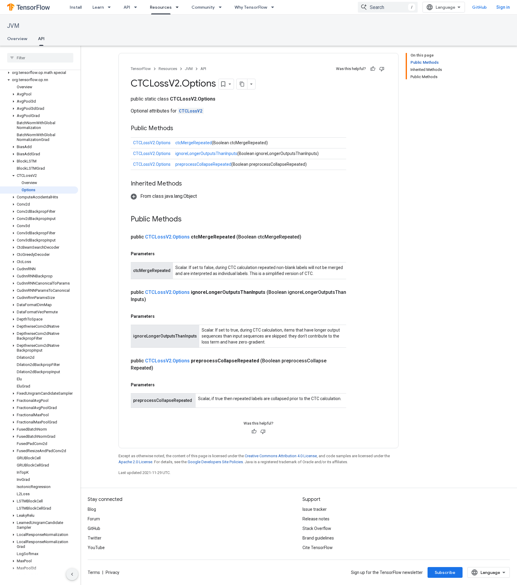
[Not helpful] (381, 68)
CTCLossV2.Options (152, 142)
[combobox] (388, 7)
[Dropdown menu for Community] (222, 7)
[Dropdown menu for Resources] (179, 7)
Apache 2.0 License (135, 462)
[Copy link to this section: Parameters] (161, 253)
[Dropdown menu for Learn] (111, 7)
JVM (13, 26)
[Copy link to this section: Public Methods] (179, 128)
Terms (94, 572)
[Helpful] (372, 68)
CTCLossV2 (191, 111)
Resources (161, 7)
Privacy (112, 572)
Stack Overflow (316, 528)
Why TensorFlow (251, 7)
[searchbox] (40, 58)
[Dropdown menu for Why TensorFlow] (274, 7)
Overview (17, 38)
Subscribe (445, 572)
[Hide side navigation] (72, 574)
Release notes (315, 518)
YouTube (96, 547)
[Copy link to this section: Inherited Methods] (188, 184)
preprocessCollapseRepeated (203, 164)
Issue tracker (314, 509)
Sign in (503, 7)
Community (203, 7)
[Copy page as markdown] (242, 84)
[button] (39, 72)
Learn (98, 7)
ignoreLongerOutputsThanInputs (206, 153)
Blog (92, 509)
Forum (94, 518)
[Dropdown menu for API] (137, 7)
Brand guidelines (318, 538)
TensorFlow (141, 68)
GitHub (479, 7)
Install (76, 7)
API (127, 7)
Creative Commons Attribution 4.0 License (281, 456)
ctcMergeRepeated (193, 142)
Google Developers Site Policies (215, 462)
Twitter (94, 538)
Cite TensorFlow (317, 547)
